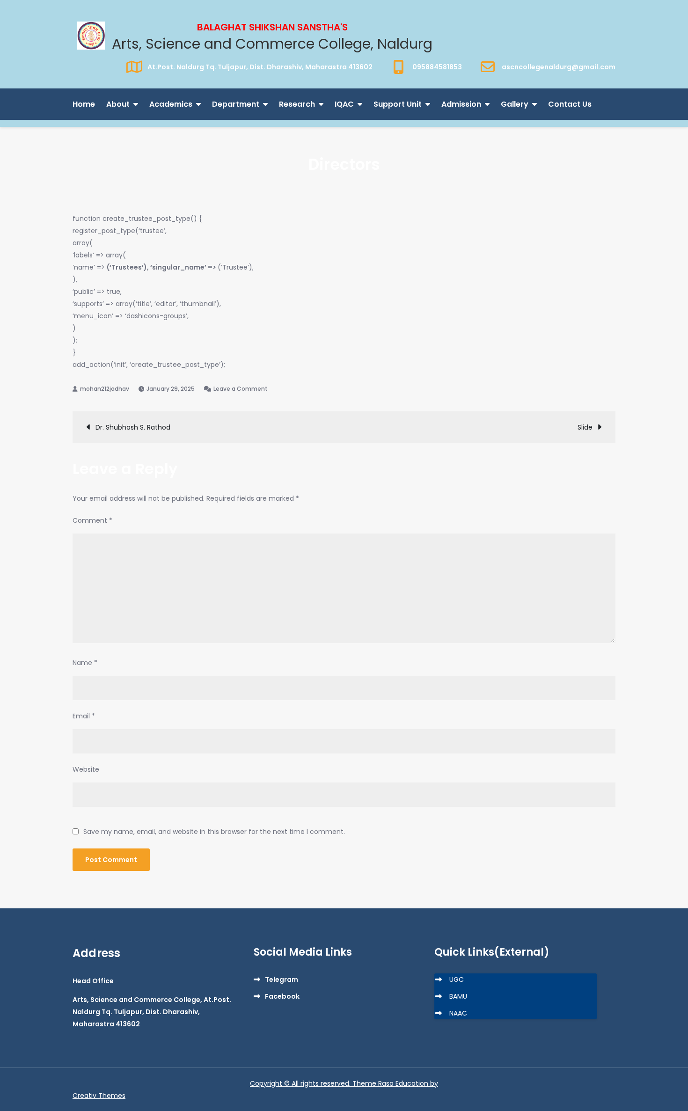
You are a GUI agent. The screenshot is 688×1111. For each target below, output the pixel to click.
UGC (456, 979)
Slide (585, 427)
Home (84, 104)
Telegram (281, 979)
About (118, 104)
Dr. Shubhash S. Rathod (132, 427)
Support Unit (397, 104)
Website (86, 769)
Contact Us (570, 104)
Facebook (282, 996)
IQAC (344, 104)
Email (84, 716)
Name (85, 662)
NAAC (458, 1013)
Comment (92, 520)
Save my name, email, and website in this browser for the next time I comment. (214, 831)
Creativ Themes (99, 1095)
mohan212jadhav (104, 389)
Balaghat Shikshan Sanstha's (272, 27)
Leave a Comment (240, 389)
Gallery (514, 104)
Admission (461, 104)
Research (297, 104)
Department (235, 104)
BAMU (458, 996)
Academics (170, 104)
